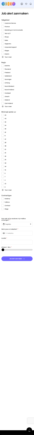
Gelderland (8, 76)
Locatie (3, 238)
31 (5, 170)
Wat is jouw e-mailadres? (9, 229)
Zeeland (7, 100)
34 (5, 166)
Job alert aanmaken (15, 259)
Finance (7, 26)
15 (5, 152)
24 (5, 125)
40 (5, 118)
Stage (6, 209)
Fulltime (7, 202)
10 (5, 149)
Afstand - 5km (6, 247)
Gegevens (8, 43)
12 (5, 139)
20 (5, 115)
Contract (7, 205)
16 (5, 132)
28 (5, 142)
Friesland (7, 72)
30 (5, 163)
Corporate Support (11, 47)
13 (5, 183)
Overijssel (8, 93)
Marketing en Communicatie (14, 30)
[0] (26, 4)
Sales (6, 40)
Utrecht (7, 96)
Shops (7, 37)
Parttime (7, 198)
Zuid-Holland (9, 103)
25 (5, 159)
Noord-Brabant (9, 86)
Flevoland (8, 69)
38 (5, 146)
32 (5, 122)
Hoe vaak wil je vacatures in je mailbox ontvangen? (13, 219)
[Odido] (8, 4)
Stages (7, 50)
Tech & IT (8, 33)
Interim (7, 54)
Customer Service (10, 23)
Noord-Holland (9, 89)
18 (5, 156)
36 (5, 129)
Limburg (7, 82)
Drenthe (7, 65)
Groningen (8, 79)
